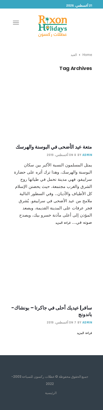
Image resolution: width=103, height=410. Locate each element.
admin (87, 155)
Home (87, 54)
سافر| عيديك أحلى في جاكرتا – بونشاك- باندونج (51, 311)
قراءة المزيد (63, 222)
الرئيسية (51, 393)
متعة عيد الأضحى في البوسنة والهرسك (54, 146)
